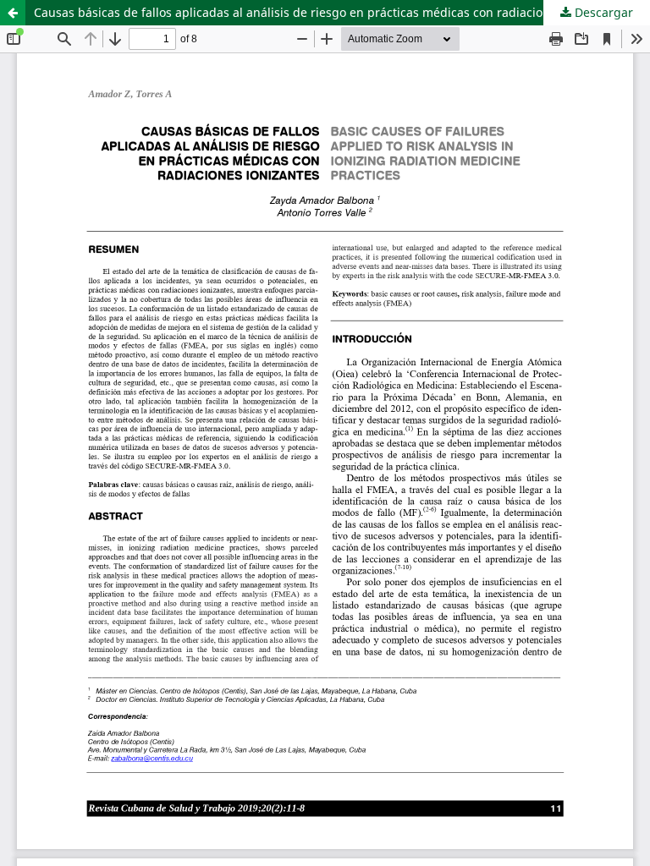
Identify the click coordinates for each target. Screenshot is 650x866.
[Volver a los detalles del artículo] (12, 12)
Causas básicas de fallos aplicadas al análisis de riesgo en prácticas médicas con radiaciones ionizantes (329, 12)
